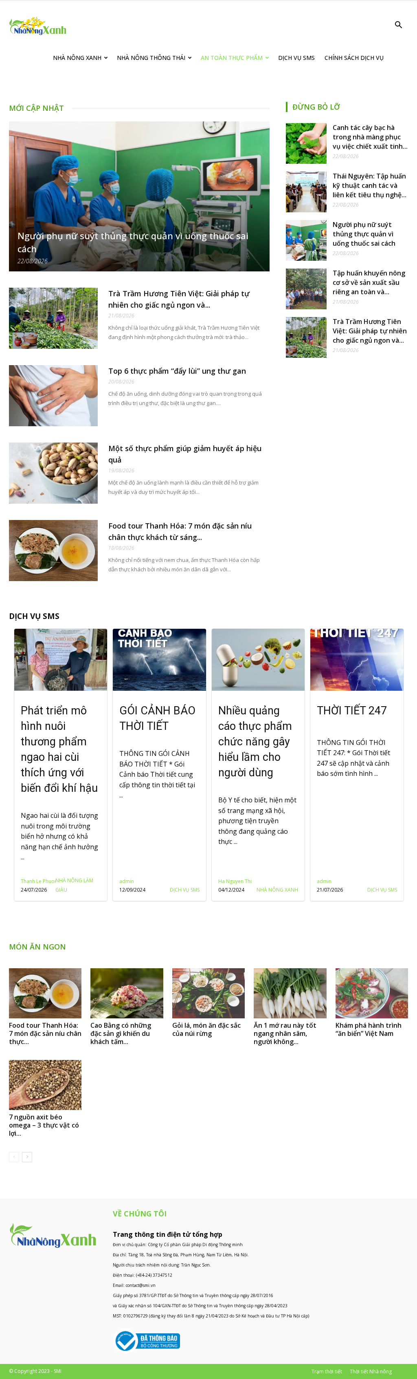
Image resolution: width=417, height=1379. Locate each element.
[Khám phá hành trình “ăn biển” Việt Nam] (372, 993)
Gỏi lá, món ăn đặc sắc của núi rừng (206, 1029)
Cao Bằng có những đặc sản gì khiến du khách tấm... (120, 1033)
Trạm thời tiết (327, 1371)
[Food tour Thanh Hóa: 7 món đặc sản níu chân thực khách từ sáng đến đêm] (53, 550)
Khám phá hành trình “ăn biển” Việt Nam (369, 1029)
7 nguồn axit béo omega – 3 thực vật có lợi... (44, 1125)
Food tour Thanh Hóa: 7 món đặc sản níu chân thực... (45, 1033)
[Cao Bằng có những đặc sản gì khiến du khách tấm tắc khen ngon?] (126, 993)
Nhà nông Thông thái (151, 58)
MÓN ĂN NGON (37, 947)
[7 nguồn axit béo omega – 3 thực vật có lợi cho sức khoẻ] (45, 1085)
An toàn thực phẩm (232, 58)
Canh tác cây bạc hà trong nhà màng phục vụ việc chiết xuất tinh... (370, 137)
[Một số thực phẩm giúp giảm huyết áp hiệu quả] (53, 473)
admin (27, 881)
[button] (398, 26)
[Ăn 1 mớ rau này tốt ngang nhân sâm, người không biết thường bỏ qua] (290, 993)
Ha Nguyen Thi (136, 881)
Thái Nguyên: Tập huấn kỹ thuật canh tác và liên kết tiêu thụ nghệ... (369, 185)
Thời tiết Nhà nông (371, 1371)
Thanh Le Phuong (336, 881)
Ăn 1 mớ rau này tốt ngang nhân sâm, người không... (285, 1033)
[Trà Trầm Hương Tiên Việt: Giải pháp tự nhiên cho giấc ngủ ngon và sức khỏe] (53, 318)
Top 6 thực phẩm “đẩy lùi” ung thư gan (177, 371)
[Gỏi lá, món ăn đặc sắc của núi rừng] (208, 993)
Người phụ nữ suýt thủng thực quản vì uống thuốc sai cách (364, 234)
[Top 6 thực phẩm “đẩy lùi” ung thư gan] (53, 395)
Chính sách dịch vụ (354, 58)
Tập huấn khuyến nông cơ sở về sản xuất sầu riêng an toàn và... (369, 282)
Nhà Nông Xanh (77, 58)
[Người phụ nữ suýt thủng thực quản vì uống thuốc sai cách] (139, 196)
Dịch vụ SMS (296, 58)
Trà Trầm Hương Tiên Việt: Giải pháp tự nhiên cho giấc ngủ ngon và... (370, 331)
